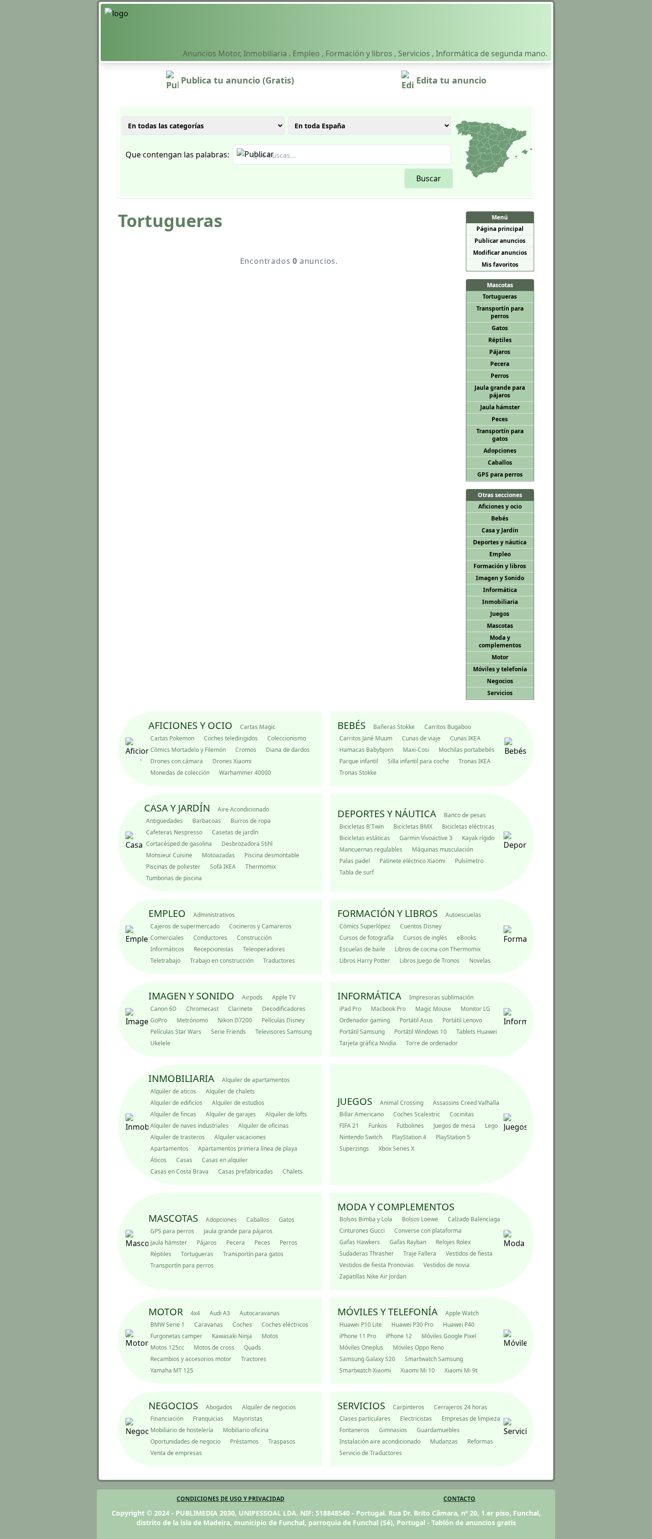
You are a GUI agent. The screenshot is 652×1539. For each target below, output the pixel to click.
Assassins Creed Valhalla (466, 1103)
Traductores (279, 961)
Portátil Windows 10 (420, 1032)
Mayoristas (248, 1418)
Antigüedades (164, 821)
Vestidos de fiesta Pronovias (376, 1265)
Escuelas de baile (362, 949)
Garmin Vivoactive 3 (426, 838)
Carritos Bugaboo (447, 727)
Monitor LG (475, 1009)
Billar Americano (361, 1114)
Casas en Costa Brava (179, 1171)
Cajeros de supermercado (185, 926)
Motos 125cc (167, 1347)
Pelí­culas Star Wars (175, 1032)
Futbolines (410, 1126)
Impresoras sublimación (441, 997)
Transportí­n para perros (500, 312)
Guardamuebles (438, 1430)
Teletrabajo (165, 961)
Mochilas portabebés (466, 750)
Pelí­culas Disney (283, 1020)
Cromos (245, 750)
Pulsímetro (469, 861)
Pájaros (499, 352)
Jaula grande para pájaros (499, 391)
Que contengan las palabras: (177, 154)
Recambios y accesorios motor (190, 1359)
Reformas (480, 1441)
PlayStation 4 (409, 1137)
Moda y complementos (500, 641)
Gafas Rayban (407, 1242)
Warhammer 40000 (245, 773)
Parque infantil (358, 761)
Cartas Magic (257, 727)
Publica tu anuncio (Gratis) (236, 80)
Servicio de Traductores (370, 1453)
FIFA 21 (349, 1126)
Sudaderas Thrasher (366, 1253)
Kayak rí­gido (478, 838)
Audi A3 (220, 1313)
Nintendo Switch (360, 1137)
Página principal (500, 229)
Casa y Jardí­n (500, 530)
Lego (491, 1126)
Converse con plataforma (428, 1231)
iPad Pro (350, 1009)
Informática (500, 590)
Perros (500, 376)
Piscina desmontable (271, 855)
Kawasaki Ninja (232, 1336)
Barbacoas (206, 821)
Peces (500, 419)
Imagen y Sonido (500, 578)
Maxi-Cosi (416, 750)
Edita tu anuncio (450, 80)
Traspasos (281, 1441)
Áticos (158, 1160)
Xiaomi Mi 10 (417, 1370)
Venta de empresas (176, 1453)
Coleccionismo (286, 738)
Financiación (166, 1418)
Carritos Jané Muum (365, 738)
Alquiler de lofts (286, 1114)
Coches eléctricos (285, 1325)
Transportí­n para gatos (500, 435)
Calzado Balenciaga (474, 1219)
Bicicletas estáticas (364, 838)
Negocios (500, 681)
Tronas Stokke (358, 773)
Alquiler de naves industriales (189, 1126)
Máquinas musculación (442, 849)
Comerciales (167, 938)
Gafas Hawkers (359, 1242)
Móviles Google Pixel (448, 1336)
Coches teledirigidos (231, 738)
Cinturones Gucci (362, 1231)
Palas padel (354, 861)
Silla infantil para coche (418, 761)
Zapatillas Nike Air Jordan (372, 1276)
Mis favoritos (500, 264)
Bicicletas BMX (412, 826)
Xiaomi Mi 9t (460, 1370)
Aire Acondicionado (243, 809)
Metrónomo (192, 1020)
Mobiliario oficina (246, 1430)
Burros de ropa (251, 821)
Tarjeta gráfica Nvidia (367, 1043)
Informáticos (167, 949)
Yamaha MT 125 (171, 1370)
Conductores (210, 938)
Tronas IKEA (475, 761)
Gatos (500, 328)
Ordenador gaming (364, 1020)
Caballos (500, 462)
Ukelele (160, 1043)
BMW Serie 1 (167, 1325)
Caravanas (208, 1325)
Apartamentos (169, 1148)
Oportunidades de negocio (185, 1441)
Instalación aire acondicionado (380, 1441)
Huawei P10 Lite (360, 1325)
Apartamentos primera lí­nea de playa (247, 1148)
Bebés (499, 518)
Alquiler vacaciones (240, 1137)
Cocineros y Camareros (260, 926)
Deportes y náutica (499, 542)
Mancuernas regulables (370, 849)
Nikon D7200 (235, 1020)
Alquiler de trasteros (177, 1137)
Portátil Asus (416, 1020)
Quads (252, 1347)
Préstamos (244, 1441)
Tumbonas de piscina (174, 878)
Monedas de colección (180, 773)
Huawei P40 (458, 1325)
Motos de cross (214, 1347)
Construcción (254, 938)
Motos (270, 1336)
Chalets (293, 1171)
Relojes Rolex (453, 1242)
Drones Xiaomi (232, 761)
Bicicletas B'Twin (361, 826)
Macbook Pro (388, 1009)
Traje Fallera (419, 1253)
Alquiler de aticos (173, 1091)
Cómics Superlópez (364, 926)
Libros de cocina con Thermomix (438, 949)
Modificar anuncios (500, 253)
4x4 (195, 1313)
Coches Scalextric (416, 1114)
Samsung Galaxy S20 (367, 1359)
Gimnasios (393, 1430)
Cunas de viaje (421, 738)
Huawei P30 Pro (412, 1325)
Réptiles (500, 340)
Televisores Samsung (283, 1032)
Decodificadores (283, 1009)
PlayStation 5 (453, 1137)
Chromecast (202, 1009)
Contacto (459, 1499)
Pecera (499, 364)
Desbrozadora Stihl (247, 844)
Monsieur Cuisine (169, 855)
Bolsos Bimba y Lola (365, 1219)
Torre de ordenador (432, 1043)
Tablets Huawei (476, 1032)
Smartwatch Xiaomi (365, 1370)
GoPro (158, 1020)
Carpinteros (408, 1407)
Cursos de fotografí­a (366, 938)
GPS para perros (500, 474)
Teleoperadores (264, 949)
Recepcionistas (213, 949)
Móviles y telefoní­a (500, 669)
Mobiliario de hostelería (181, 1430)
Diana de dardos (288, 750)
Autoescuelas (463, 915)
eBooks (466, 938)
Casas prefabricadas (245, 1171)
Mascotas (500, 285)
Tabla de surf (356, 872)
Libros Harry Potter (364, 961)
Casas (184, 1160)
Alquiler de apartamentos (256, 1080)
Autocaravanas (260, 1313)
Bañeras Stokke (394, 727)
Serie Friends (228, 1032)
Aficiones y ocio (500, 506)
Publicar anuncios (500, 241)
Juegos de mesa (454, 1126)
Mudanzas (444, 1441)
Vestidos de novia (446, 1265)
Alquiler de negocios (269, 1407)
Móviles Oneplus (361, 1347)
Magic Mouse (433, 1009)
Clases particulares (364, 1418)
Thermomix (260, 867)
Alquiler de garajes (231, 1114)
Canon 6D (163, 1009)
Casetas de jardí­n (235, 832)
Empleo (500, 554)
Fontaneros (354, 1430)
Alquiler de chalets (230, 1091)
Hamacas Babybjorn (366, 750)
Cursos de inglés (425, 938)
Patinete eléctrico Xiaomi (412, 861)
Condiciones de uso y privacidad (230, 1499)
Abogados (219, 1407)
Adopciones (500, 451)
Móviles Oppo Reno (418, 1347)
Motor (500, 657)
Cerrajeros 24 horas (460, 1407)
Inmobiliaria (500, 602)
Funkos (377, 1126)
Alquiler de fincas (173, 1114)
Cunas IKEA (465, 738)
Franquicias (208, 1418)
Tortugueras (500, 296)
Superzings (354, 1148)
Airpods (252, 997)
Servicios (500, 693)
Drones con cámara (176, 761)
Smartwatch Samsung (434, 1359)
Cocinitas (462, 1114)
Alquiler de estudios (238, 1103)
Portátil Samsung (362, 1032)
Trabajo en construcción (221, 961)
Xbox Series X (396, 1148)
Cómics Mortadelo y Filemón (188, 750)
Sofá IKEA (223, 867)
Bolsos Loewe (420, 1219)
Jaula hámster (500, 407)
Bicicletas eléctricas (468, 826)
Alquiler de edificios (176, 1103)
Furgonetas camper (176, 1336)
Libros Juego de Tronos (430, 961)
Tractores (253, 1359)
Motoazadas (218, 855)
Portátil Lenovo (462, 1020)
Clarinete (240, 1009)
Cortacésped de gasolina (179, 844)
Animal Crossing (401, 1103)
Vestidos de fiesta (469, 1253)
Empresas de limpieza (471, 1418)
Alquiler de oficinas (263, 1126)
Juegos (499, 614)
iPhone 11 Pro (357, 1336)
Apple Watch (462, 1313)
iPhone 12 (399, 1336)
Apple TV (283, 997)
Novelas (480, 961)
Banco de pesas (465, 815)
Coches (242, 1325)
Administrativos (214, 915)
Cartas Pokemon (172, 738)
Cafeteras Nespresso (174, 832)
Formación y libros (499, 566)
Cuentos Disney (421, 926)
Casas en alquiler (225, 1160)
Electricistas (416, 1418)
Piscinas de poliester (173, 867)
